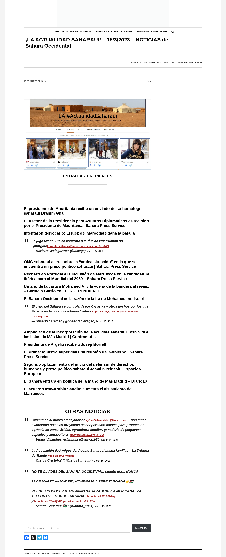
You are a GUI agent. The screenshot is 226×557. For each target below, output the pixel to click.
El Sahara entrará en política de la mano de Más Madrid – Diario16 (85, 381)
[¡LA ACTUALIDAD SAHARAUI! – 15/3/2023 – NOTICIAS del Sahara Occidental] (87, 130)
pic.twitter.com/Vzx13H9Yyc (79, 501)
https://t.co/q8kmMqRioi (61, 246)
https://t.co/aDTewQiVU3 (48, 501)
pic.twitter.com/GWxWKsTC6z (87, 435)
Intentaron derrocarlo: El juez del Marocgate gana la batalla (79, 233)
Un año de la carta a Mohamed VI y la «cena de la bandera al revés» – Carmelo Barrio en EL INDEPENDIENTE (86, 288)
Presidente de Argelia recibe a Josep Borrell (65, 344)
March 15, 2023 (95, 251)
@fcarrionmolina (129, 311)
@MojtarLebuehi (119, 420)
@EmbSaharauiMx (97, 420)
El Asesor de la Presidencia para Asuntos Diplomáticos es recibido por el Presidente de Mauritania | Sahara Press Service (86, 223)
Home (133, 62)
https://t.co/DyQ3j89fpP (105, 311)
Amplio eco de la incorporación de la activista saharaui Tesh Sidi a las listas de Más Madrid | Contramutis (86, 334)
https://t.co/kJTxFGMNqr (101, 496)
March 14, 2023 (109, 440)
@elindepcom (40, 316)
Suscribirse (141, 528)
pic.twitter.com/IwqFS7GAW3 (92, 246)
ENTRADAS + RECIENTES (87, 176)
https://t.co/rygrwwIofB (61, 456)
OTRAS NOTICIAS (87, 411)
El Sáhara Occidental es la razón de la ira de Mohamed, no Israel (84, 298)
